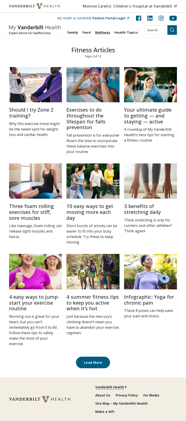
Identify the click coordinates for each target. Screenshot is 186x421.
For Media (151, 395)
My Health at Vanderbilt (93, 18)
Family (72, 32)
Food (87, 32)
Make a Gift (105, 411)
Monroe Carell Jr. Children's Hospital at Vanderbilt (130, 6)
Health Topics (126, 32)
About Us (102, 395)
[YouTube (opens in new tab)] (173, 18)
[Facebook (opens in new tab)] (138, 18)
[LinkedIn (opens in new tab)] (150, 18)
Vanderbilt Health (109, 387)
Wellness (102, 32)
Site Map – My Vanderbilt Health (121, 403)
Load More (93, 362)
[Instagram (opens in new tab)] (161, 18)
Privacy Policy (127, 395)
